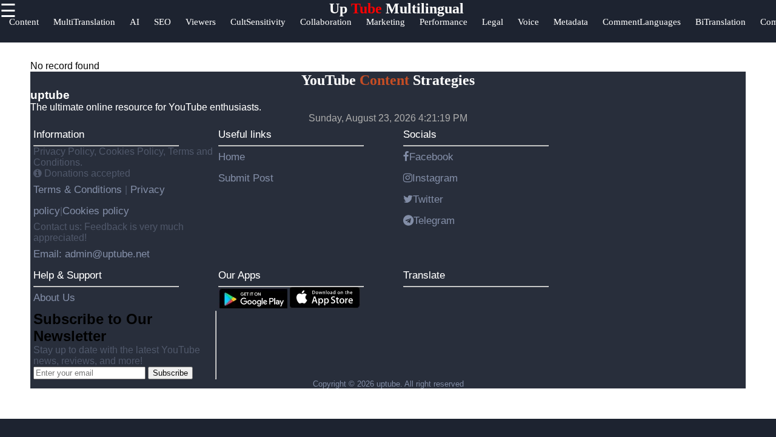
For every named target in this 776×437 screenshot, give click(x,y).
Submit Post (245, 178)
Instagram (435, 178)
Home (231, 157)
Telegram (434, 220)
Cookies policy (95, 211)
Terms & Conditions (79, 189)
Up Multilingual (396, 8)
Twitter (428, 199)
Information (58, 134)
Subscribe (170, 373)
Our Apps (239, 275)
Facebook (431, 157)
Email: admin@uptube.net (91, 254)
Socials (419, 134)
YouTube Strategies (388, 80)
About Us (54, 297)
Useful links (245, 134)
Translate (424, 275)
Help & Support (67, 275)
